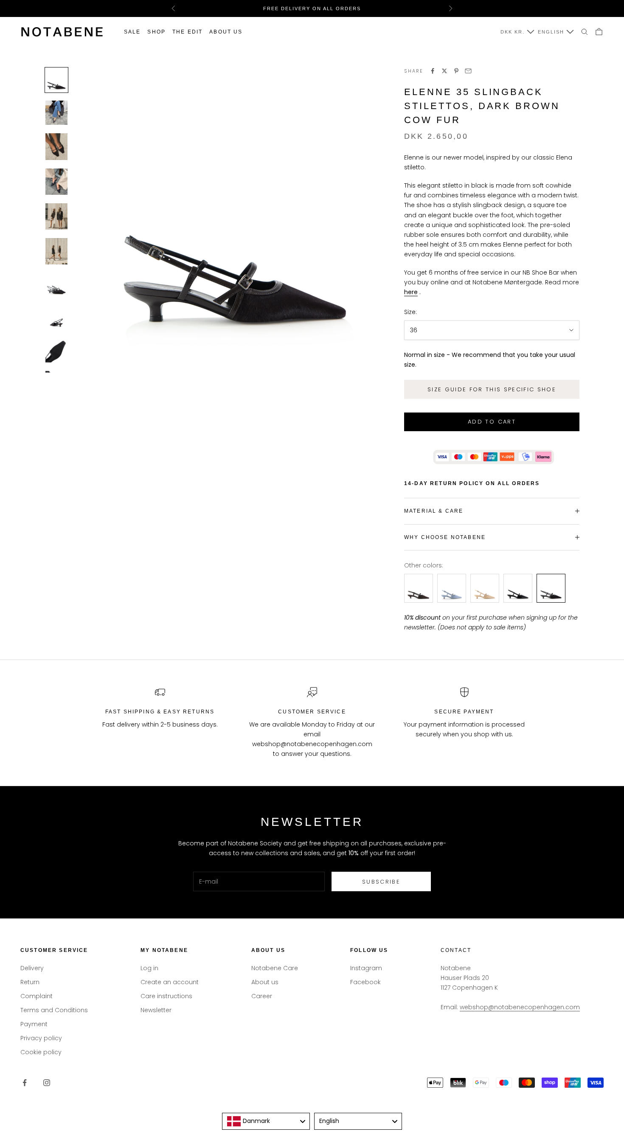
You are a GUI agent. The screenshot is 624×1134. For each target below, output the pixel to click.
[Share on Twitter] (444, 70)
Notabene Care (274, 968)
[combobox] (266, 1121)
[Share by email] (468, 70)
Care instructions (166, 996)
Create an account (170, 982)
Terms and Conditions (54, 1010)
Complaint (36, 996)
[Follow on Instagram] (46, 1082)
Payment (34, 1024)
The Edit (187, 32)
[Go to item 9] (56, 350)
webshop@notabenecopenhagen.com (520, 1007)
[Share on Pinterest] (456, 70)
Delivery (32, 968)
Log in (149, 968)
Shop (156, 32)
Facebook (365, 982)
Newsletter (156, 1010)
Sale (132, 32)
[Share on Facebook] (432, 70)
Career (261, 996)
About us (225, 32)
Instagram (366, 968)
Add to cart (492, 422)
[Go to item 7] (56, 285)
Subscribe (381, 882)
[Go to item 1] (56, 80)
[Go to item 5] (56, 216)
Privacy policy (41, 1038)
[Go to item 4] (56, 182)
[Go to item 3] (56, 146)
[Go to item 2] (56, 113)
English (551, 31)
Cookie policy (41, 1052)
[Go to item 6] (56, 251)
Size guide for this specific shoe (491, 389)
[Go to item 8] (56, 318)
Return (29, 982)
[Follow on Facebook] (24, 1082)
